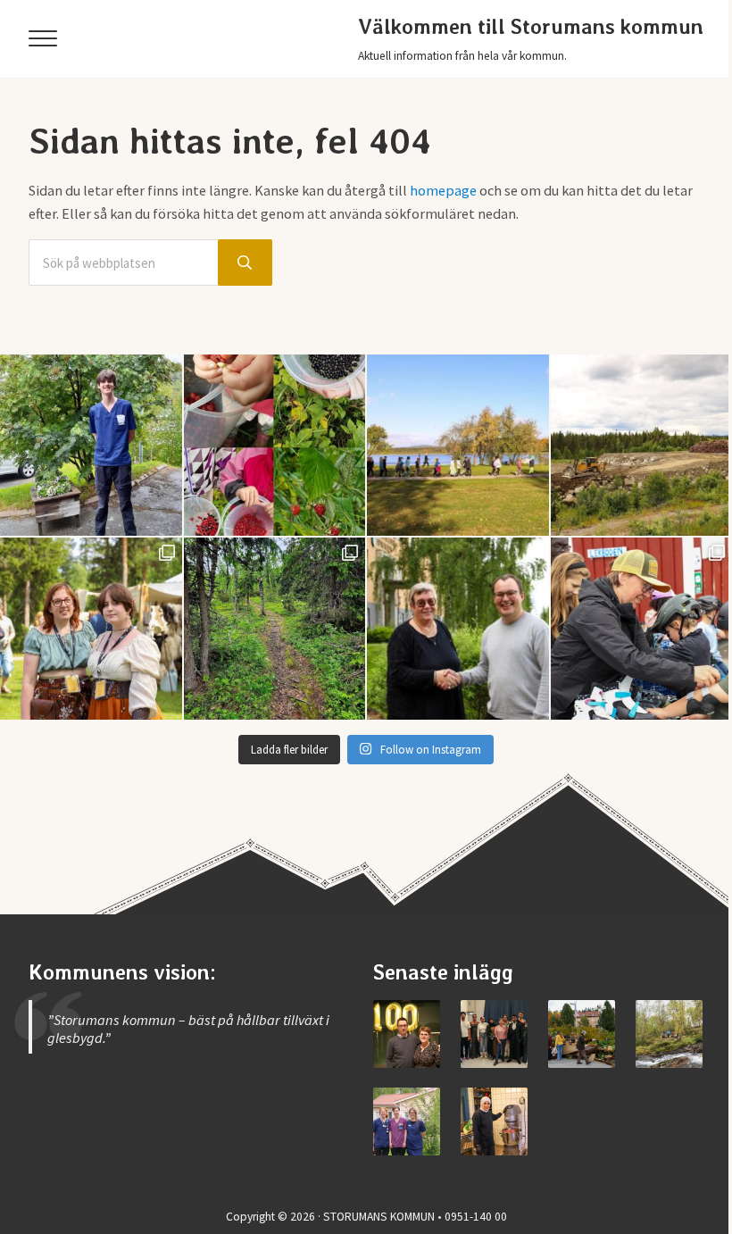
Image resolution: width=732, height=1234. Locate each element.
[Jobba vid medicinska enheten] (406, 1121)
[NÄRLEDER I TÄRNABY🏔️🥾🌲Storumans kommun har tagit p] (275, 629)
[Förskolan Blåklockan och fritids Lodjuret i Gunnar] (275, 445)
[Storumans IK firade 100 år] (406, 1033)
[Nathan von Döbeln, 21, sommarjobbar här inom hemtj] (91, 445)
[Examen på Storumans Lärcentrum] (494, 1033)
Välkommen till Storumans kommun (530, 26)
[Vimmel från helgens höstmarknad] (581, 1033)
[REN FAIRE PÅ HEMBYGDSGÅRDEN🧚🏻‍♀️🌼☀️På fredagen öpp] (91, 629)
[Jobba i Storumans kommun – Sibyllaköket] (494, 1121)
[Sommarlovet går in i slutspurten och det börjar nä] (458, 445)
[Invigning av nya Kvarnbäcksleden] (669, 1033)
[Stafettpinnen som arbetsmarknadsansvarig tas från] (458, 629)
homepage (443, 190)
